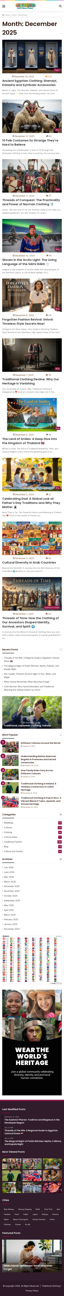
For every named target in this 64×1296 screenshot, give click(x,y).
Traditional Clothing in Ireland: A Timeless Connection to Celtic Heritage (38, 786)
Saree (52, 1219)
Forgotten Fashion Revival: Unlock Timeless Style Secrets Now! (27, 321)
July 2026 (9, 867)
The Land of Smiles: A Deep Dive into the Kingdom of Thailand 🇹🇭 (29, 441)
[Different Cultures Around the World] (10, 747)
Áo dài (27, 1224)
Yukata (18, 1224)
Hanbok (7, 1214)
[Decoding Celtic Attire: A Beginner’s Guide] (11, 1187)
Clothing (8, 832)
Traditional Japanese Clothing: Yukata (27, 725)
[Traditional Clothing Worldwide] (25, 6)
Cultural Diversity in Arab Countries (29, 562)
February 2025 (11, 919)
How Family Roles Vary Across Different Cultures (37, 772)
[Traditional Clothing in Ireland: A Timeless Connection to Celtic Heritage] (10, 787)
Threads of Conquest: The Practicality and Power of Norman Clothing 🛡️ (31, 202)
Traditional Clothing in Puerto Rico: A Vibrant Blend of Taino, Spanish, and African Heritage (41, 801)
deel (58, 1209)
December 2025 (11, 886)
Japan (35, 1214)
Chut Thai (48, 1209)
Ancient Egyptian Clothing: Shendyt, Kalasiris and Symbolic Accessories (29, 83)
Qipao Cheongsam (20, 1219)
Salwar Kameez (39, 1219)
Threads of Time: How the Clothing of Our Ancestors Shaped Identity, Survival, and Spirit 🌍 (30, 622)
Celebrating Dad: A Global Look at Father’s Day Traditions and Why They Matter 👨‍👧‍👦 (31, 503)
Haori (17, 1214)
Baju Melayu (9, 1209)
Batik (38, 1209)
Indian (25, 1214)
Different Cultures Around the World (40, 743)
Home (7, 15)
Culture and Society (13, 851)
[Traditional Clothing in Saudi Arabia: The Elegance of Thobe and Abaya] (32, 1187)
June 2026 (9, 872)
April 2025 (9, 910)
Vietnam (7, 1224)
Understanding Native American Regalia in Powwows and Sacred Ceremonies (38, 759)
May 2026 (9, 877)
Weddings (8, 823)
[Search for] (60, 7)
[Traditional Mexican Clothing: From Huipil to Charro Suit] (52, 1187)
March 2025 (10, 915)
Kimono (55, 1214)
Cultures (8, 827)
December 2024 (12, 929)
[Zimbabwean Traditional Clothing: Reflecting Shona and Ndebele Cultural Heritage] (52, 1175)
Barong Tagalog (25, 1209)
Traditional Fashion (13, 842)
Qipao (6, 1219)
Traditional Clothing (51, 1286)
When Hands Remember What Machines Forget (26, 682)
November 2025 (11, 891)
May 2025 (9, 905)
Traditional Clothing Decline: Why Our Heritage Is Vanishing (30, 381)
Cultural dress (10, 837)
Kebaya (45, 1214)
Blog (6, 846)
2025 (14, 15)
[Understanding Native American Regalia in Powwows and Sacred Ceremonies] (10, 760)
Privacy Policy (32, 1290)
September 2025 (12, 900)
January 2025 (10, 924)
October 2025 (10, 896)
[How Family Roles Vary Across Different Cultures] (10, 774)
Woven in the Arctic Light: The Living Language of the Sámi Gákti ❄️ (29, 262)
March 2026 (10, 881)
